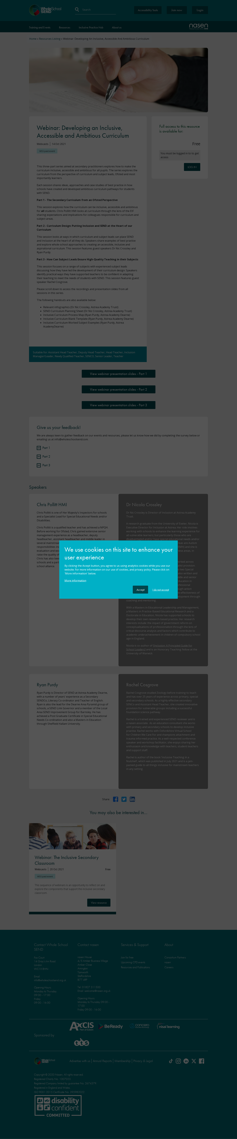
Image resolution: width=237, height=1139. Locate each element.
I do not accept (161, 589)
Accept (140, 589)
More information (75, 580)
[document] (118, 566)
